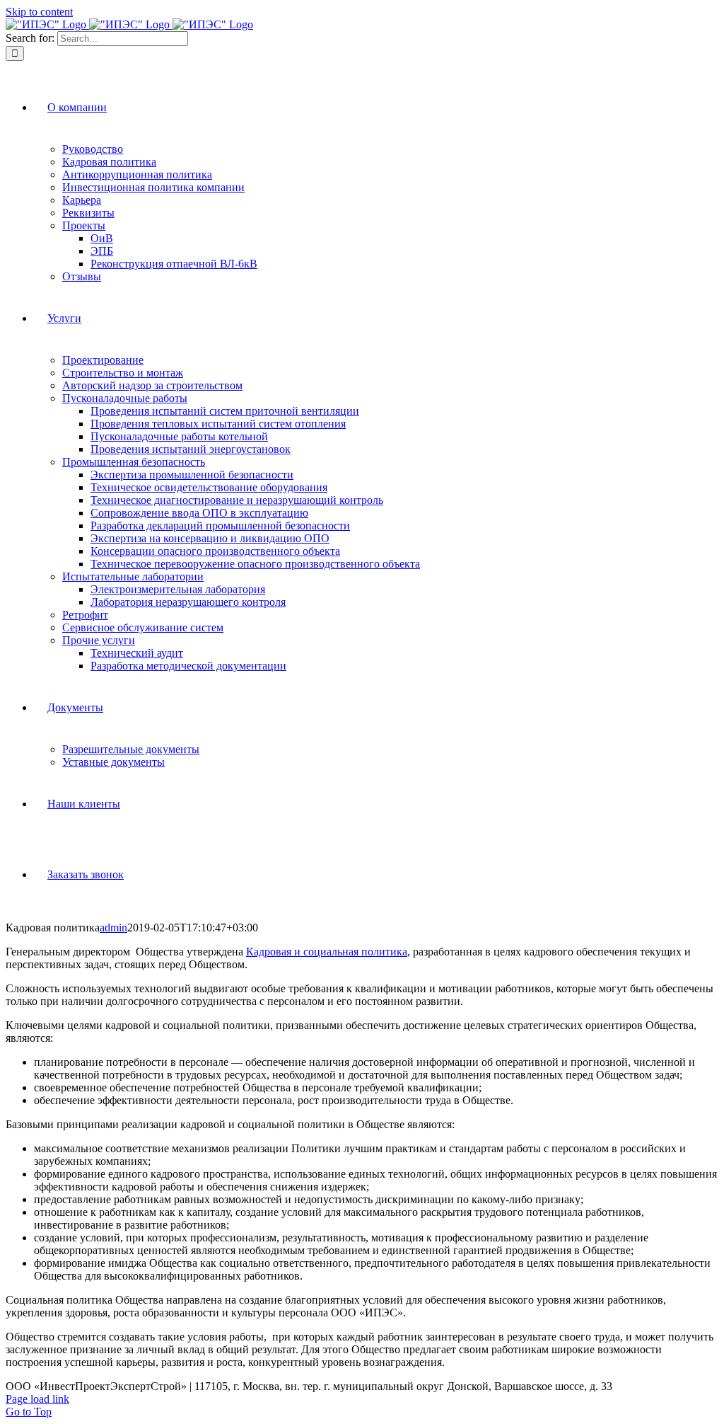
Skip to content (39, 12)
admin (113, 927)
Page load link (37, 1399)
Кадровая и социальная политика (326, 952)
